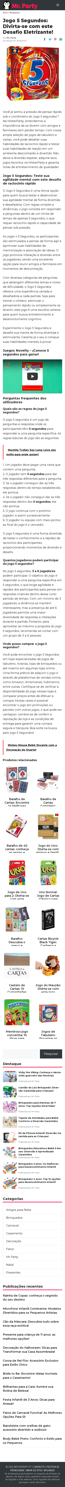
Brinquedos (15, 12)
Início (5, 12)
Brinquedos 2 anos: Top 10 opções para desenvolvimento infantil (39, 1181)
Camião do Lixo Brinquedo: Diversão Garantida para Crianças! (38, 1089)
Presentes (13, 1272)
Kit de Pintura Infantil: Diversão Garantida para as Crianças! (40, 1135)
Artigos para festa (18, 1210)
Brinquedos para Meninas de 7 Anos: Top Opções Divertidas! (37, 1104)
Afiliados (49, 1470)
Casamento (14, 1233)
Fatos (10, 1249)
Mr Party (12, 1257)
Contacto (39, 1467)
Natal (10, 1265)
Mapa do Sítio (34, 1470)
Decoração (13, 1241)
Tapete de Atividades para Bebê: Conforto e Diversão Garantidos (38, 1119)
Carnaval (12, 1225)
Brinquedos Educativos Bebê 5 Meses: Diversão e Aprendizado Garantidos (40, 1151)
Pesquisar (51, 1054)
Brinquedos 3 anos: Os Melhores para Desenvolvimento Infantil (38, 1165)
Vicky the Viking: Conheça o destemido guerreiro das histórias (39, 1074)
